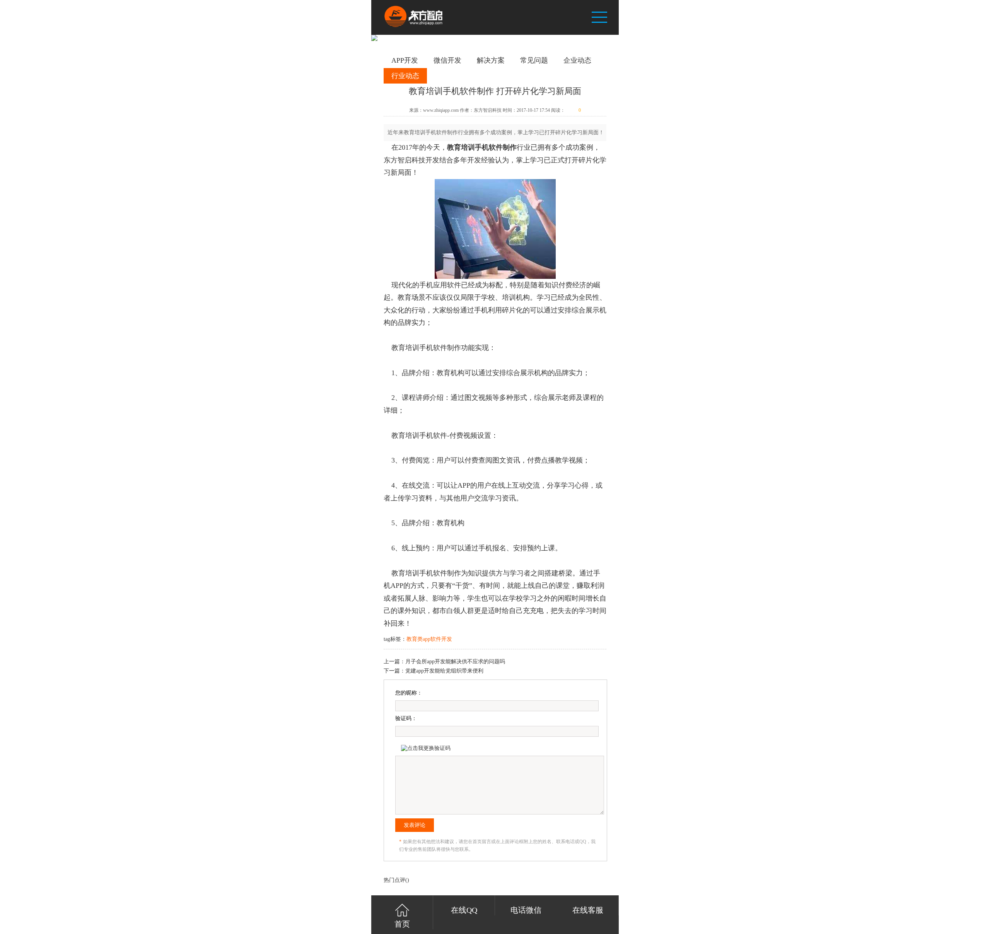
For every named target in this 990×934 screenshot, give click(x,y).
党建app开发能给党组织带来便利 (444, 671)
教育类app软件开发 (429, 639)
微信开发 (447, 60)
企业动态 (577, 60)
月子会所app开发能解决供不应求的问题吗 (455, 661)
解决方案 (491, 60)
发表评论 (414, 825)
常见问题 (534, 60)
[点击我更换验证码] (426, 748)
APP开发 (404, 60)
